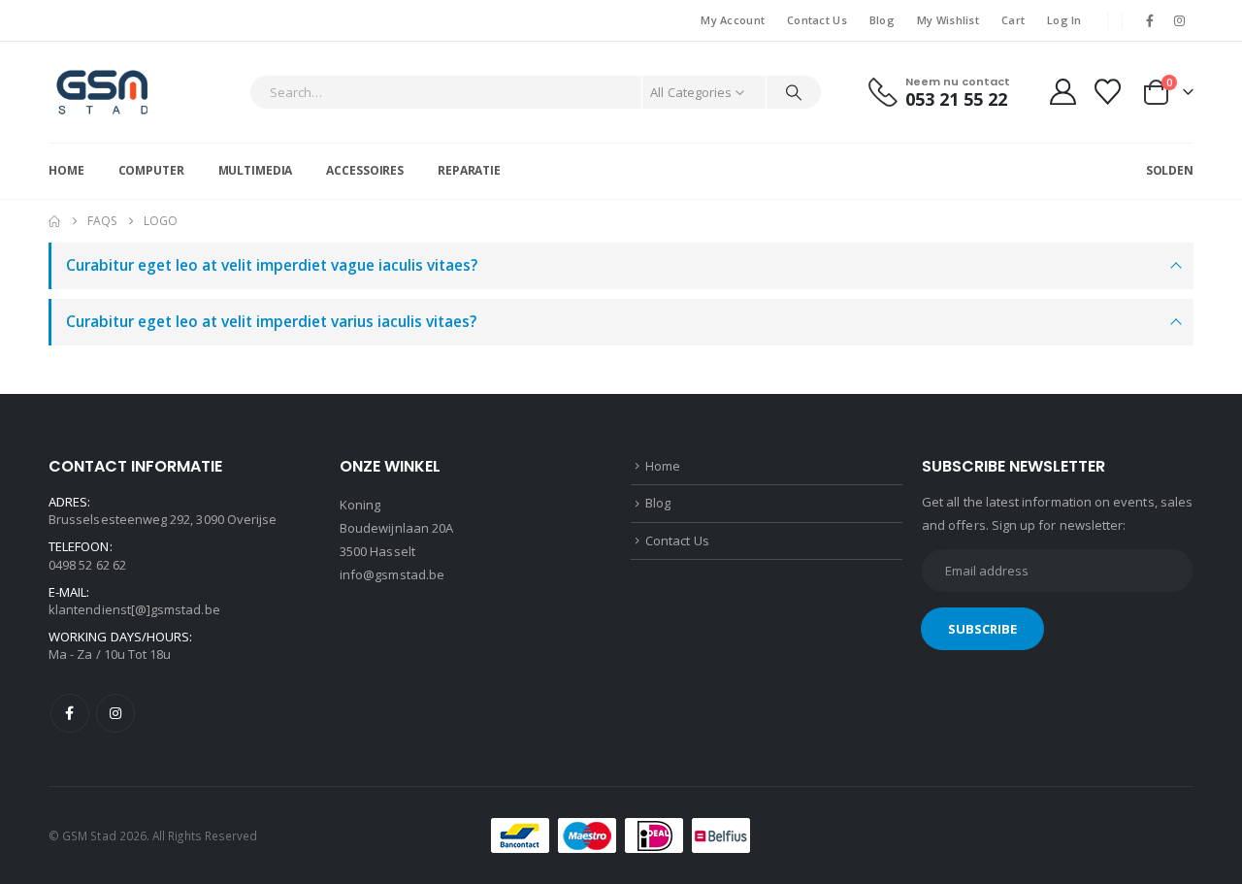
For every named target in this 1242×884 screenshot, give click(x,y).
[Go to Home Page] (54, 221)
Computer (151, 170)
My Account (733, 20)
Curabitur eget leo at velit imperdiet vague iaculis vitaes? (271, 265)
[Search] (794, 92)
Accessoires (365, 170)
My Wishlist (948, 20)
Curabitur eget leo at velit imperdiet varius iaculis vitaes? (271, 321)
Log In (1064, 20)
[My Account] (1062, 92)
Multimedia (255, 170)
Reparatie (469, 170)
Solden (1169, 170)
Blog (882, 20)
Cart (1013, 20)
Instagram (115, 713)
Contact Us (817, 20)
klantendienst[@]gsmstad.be (134, 609)
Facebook (69, 713)
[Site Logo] (102, 92)
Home (66, 170)
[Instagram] (1180, 20)
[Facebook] (1149, 20)
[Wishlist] (1108, 92)
